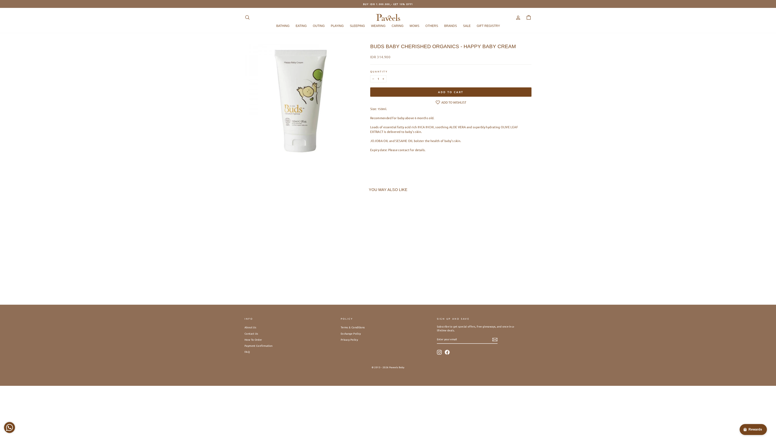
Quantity (379, 71)
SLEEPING (357, 26)
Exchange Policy (351, 333)
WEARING (378, 26)
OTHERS (431, 26)
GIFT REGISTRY (488, 26)
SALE (467, 26)
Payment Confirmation (259, 345)
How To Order (253, 339)
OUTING (319, 26)
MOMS (414, 26)
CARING (398, 26)
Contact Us (251, 333)
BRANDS (450, 26)
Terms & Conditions (353, 327)
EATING (301, 26)
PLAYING (337, 26)
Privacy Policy (349, 339)
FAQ (247, 351)
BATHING (283, 26)
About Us (250, 327)
